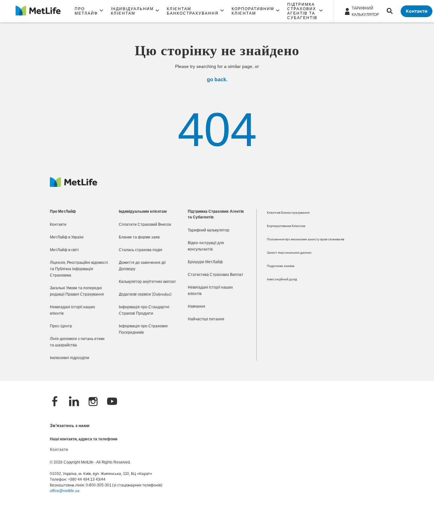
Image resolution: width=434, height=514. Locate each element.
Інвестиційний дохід (282, 279)
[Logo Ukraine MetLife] (73, 185)
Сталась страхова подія (140, 250)
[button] (89, 11)
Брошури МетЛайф (205, 262)
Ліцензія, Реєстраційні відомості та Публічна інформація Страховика (79, 269)
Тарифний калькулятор (208, 230)
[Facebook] (55, 402)
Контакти (58, 225)
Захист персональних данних (289, 253)
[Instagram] (93, 402)
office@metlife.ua (64, 491)
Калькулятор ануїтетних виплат (147, 282)
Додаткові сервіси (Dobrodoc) (145, 295)
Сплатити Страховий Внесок (145, 225)
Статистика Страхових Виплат (215, 275)
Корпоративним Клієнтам (286, 226)
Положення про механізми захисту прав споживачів (305, 239)
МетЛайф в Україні (67, 237)
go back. (217, 79)
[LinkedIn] (74, 402)
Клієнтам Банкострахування (288, 213)
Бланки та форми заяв (139, 237)
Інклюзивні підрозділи (69, 358)
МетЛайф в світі (64, 250)
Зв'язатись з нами (70, 426)
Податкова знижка (281, 266)
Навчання (196, 307)
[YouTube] (112, 402)
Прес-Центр (61, 326)
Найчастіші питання (206, 319)
